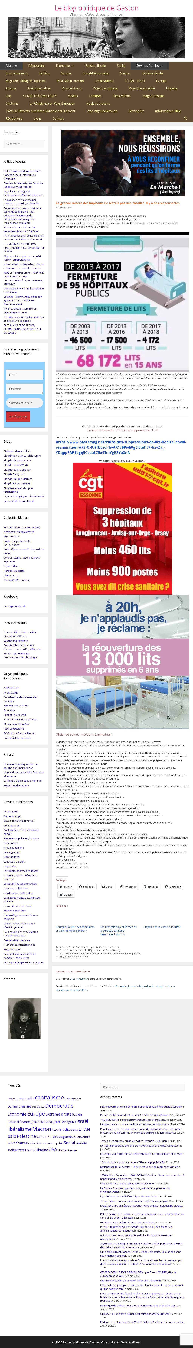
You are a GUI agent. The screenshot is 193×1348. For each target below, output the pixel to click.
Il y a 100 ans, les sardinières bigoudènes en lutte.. (20, 310)
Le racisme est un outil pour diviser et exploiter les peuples (24, 318)
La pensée (10, 866)
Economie (63, 65)
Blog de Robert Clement (17, 483)
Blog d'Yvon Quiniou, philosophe (22, 455)
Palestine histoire (105, 88)
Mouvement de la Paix (16, 724)
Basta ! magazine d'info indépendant (17, 543)
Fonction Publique (85, 947)
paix (12, 1136)
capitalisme (49, 1097)
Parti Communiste (14, 728)
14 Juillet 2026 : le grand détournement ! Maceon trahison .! (23, 193)
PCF (49, 1136)
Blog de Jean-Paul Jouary (18, 469)
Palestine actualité (142, 88)
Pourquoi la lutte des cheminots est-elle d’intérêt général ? (75, 928)
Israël (82, 1121)
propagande (63, 1136)
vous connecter (79, 978)
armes (20, 1098)
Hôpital (92, 950)
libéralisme (20, 1129)
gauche (37, 1121)
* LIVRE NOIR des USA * (39, 96)
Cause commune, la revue (19, 820)
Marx (55, 1130)
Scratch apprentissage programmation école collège (20, 655)
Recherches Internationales (19, 944)
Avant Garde (11, 692)
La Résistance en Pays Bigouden (52, 103)
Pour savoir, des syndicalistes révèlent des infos (21, 933)
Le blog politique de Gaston (96, 7)
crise (34, 1107)
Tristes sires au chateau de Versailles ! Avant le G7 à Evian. (21, 229)
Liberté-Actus (11, 575)
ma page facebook (14, 606)
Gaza (48, 1122)
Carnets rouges (12, 816)
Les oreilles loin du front (17, 906)
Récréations (14, 118)
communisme (19, 1106)
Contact (58, 118)
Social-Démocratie (95, 73)
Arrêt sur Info (11, 536)
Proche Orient (72, 88)
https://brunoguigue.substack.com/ (24, 496)
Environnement (17, 73)
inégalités (70, 1122)
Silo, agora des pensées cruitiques (23, 962)
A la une (11, 65)
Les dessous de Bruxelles (18, 893)
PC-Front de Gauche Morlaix (20, 733)
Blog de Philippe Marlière (18, 479)
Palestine (26, 1136)
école (62, 950)
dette (40, 1106)
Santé (98, 947)
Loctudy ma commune (16, 640)
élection (62, 1150)
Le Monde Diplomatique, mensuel (23, 780)
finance (24, 1122)
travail (21, 1150)
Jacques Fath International (19, 501)
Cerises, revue (12, 825)
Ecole (71, 947)
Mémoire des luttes (15, 910)
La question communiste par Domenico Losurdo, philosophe (21, 201)
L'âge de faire (11, 857)
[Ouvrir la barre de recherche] (185, 118)
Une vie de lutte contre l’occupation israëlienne (127, 1183)
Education (72, 950)
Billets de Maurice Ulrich (17, 451)
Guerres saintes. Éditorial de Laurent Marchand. (127, 1222)
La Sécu (44, 73)
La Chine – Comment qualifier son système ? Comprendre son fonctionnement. (23, 300)
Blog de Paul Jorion (14, 474)
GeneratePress (131, 1342)
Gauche (66, 73)
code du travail (72, 1098)
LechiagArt (136, 111)
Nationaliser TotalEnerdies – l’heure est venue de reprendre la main (24, 266)
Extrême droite (152, 73)
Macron (125, 73)
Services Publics (147, 65)
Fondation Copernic (15, 714)
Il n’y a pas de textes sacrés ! (74, 956)
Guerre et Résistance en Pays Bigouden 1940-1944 (21, 634)
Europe (161, 81)
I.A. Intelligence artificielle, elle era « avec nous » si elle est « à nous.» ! (24, 237)
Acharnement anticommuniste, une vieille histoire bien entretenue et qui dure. (100, 953)
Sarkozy (117, 950)
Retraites (19, 1143)
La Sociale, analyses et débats (21, 871)
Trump (30, 1150)
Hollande (82, 950)
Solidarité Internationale (17, 738)
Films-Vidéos (121, 96)
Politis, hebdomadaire (16, 785)
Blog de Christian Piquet (17, 460)
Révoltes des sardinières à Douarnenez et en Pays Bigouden (23, 647)
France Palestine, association (20, 719)
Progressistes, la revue (17, 940)
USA (53, 1149)
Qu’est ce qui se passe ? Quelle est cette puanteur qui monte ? (135, 1313)
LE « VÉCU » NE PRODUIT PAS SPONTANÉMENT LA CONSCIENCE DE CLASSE (24, 247)
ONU (75, 1130)
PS (9, 1143)
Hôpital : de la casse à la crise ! (162, 927)
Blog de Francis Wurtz (16, 465)
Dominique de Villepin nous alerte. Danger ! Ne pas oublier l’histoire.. (139, 1305)
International (104, 81)
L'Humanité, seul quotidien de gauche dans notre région (21, 766)
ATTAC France (11, 688)
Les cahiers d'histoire (16, 888)
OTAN (84, 1129)
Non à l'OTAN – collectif (17, 580)
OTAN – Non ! (135, 81)
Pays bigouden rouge (102, 111)
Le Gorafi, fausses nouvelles (20, 883)
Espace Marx (11, 566)
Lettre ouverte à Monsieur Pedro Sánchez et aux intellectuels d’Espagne (22, 174)
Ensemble (9, 710)
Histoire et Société (14, 570)
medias (65, 1129)
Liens (37, 118)
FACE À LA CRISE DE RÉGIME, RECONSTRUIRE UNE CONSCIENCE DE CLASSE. (22, 329)
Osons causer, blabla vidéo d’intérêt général (19, 925)
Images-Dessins (153, 96)
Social (121, 65)
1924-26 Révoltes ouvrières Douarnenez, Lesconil (41, 111)
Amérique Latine (39, 88)
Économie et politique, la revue (21, 838)
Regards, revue (12, 949)
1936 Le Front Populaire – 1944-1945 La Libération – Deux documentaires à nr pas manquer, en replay (24, 278)
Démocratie (36, 65)
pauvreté (41, 1137)
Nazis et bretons (98, 103)
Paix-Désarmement (70, 81)
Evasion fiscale (95, 65)
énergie (72, 1150)
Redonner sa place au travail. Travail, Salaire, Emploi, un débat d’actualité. (142, 1322)
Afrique (11, 88)
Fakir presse (11, 843)
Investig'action (12, 852)
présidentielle (82, 1137)
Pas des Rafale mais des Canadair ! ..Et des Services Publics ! (24, 185)
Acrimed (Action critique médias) (22, 527)
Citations (12, 103)
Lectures (95, 96)
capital (29, 1098)
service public (55, 1143)
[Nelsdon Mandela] (24, 1014)
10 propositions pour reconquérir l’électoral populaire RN (23, 258)
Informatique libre (168, 111)
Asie (8, 96)
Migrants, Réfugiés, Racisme (26, 81)
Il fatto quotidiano (14, 847)
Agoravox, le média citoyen (19, 531)
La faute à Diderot (14, 861)
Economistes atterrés (16, 705)
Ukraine (171, 88)
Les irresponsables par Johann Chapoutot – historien (130, 1280)
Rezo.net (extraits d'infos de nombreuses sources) (20, 955)
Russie (35, 1143)
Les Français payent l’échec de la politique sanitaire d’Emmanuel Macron (118, 930)
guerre (58, 1121)
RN (29, 1143)
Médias (73, 96)
